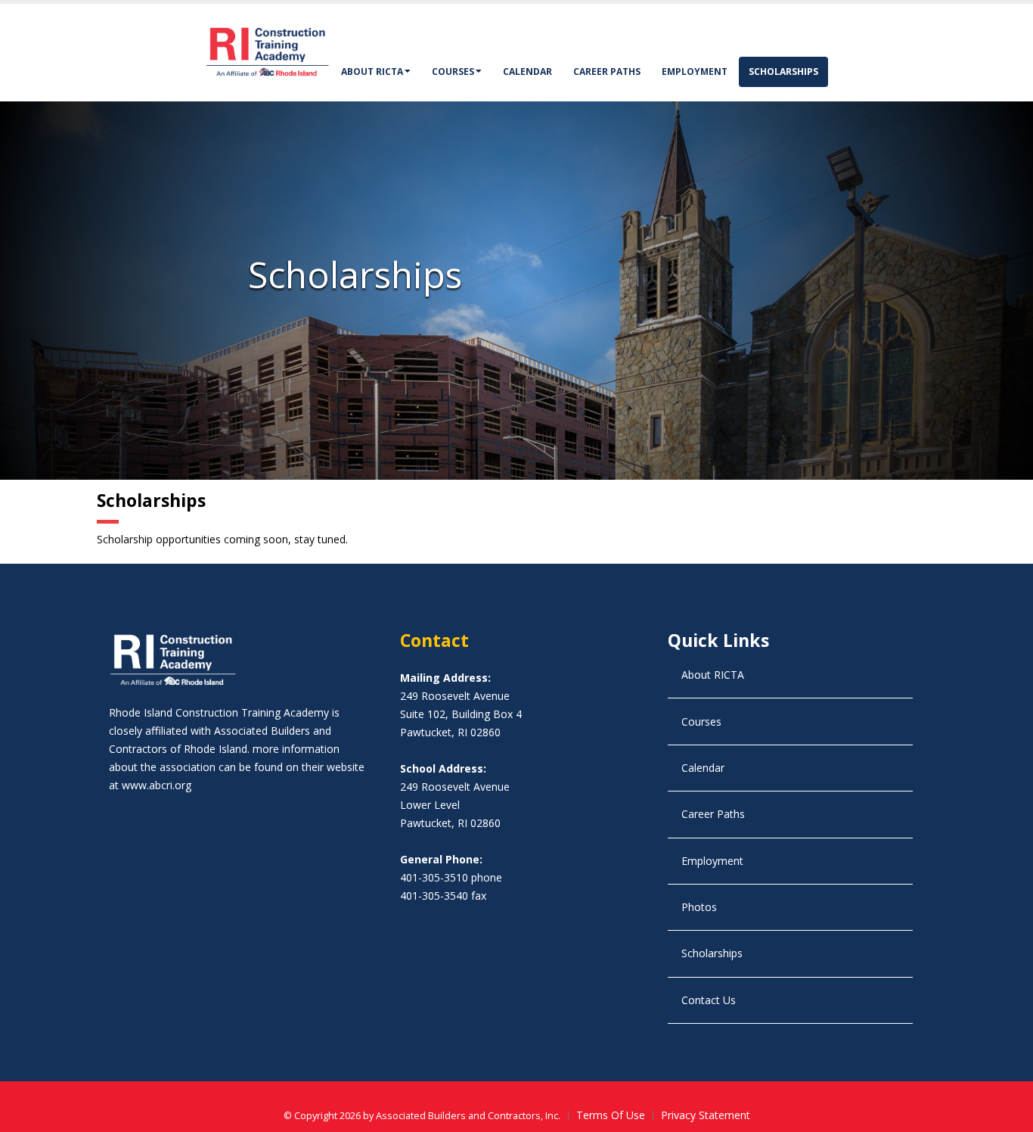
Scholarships (783, 71)
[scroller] (1006, 1114)
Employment (694, 71)
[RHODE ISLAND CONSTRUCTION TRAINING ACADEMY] (267, 51)
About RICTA (372, 71)
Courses (453, 71)
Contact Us (708, 1000)
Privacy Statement (705, 1115)
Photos (699, 907)
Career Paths (607, 71)
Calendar (527, 71)
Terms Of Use (610, 1115)
